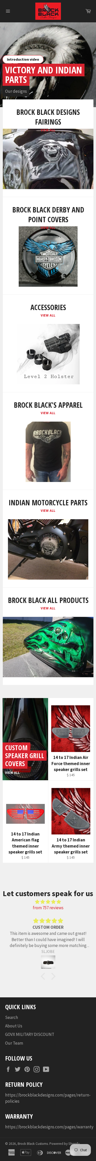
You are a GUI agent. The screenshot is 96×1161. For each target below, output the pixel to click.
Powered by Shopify (64, 1143)
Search (11, 1017)
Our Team (14, 1043)
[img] (48, 902)
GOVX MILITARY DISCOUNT (29, 1034)
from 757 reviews (48, 908)
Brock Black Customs (33, 1143)
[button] (44, 976)
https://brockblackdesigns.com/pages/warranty (49, 1127)
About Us (13, 1026)
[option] (48, 64)
